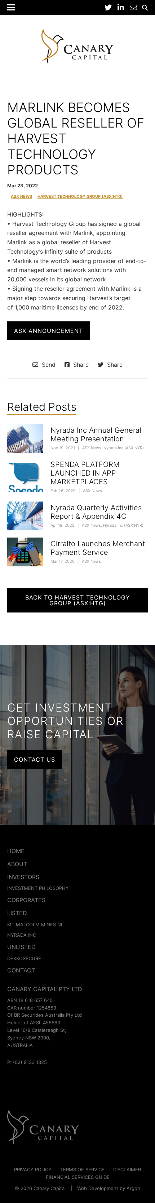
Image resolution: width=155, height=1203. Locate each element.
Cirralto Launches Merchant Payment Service (97, 548)
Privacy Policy (33, 1169)
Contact (21, 970)
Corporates (26, 900)
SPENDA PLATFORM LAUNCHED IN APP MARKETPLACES (85, 473)
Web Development (97, 1188)
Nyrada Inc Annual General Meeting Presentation (95, 434)
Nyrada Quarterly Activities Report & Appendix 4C (96, 512)
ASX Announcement (48, 330)
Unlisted (21, 946)
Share (80, 364)
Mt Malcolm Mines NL (35, 924)
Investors (23, 877)
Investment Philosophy (38, 888)
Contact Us (34, 759)
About (17, 864)
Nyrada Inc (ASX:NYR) (123, 447)
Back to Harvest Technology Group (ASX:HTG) (77, 600)
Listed (17, 913)
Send (48, 364)
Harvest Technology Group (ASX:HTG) (80, 196)
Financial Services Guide (78, 1177)
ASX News (21, 196)
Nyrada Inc (21, 935)
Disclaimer (127, 1169)
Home (16, 851)
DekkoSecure (24, 958)
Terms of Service (82, 1169)
